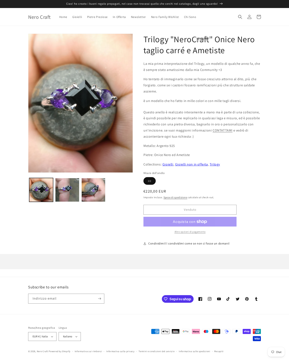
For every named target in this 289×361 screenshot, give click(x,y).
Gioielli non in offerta (191, 164)
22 (152, 182)
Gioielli (167, 164)
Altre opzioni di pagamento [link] (190, 231)
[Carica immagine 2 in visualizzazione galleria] (67, 190)
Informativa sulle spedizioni (194, 351)
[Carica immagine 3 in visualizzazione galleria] (93, 190)
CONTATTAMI (223, 130)
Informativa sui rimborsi (88, 351)
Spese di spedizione (175, 197)
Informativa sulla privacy (120, 351)
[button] (240, 17)
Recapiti (219, 351)
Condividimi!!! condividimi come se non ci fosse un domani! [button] (189, 243)
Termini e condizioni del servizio (157, 351)
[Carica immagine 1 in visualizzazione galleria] (41, 190)
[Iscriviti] (99, 299)
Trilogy (215, 164)
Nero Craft (42, 351)
